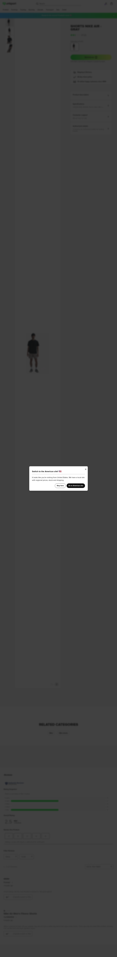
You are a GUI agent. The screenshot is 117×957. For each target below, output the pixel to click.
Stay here (60, 485)
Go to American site (75, 485)
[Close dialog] (86, 469)
